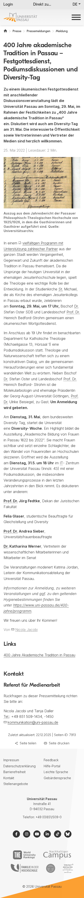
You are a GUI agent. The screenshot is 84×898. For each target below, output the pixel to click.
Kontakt (8, 778)
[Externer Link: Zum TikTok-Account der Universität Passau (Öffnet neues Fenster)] (57, 834)
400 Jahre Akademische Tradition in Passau (39, 655)
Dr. (76, 306)
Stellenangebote (15, 784)
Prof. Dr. (73, 312)
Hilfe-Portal (52, 766)
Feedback (51, 760)
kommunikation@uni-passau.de (33, 722)
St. (60, 289)
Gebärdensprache (57, 778)
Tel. (6, 716)
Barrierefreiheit (14, 772)
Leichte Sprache (56, 772)
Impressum (11, 760)
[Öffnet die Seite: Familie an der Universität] (25, 868)
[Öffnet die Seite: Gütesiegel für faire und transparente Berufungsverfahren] (50, 868)
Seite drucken (59, 743)
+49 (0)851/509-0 (49, 817)
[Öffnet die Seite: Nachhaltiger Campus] (57, 854)
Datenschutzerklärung (19, 766)
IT (61, 463)
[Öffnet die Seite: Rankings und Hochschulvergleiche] (24, 854)
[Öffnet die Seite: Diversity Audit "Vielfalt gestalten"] (68, 868)
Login (8, 5)
